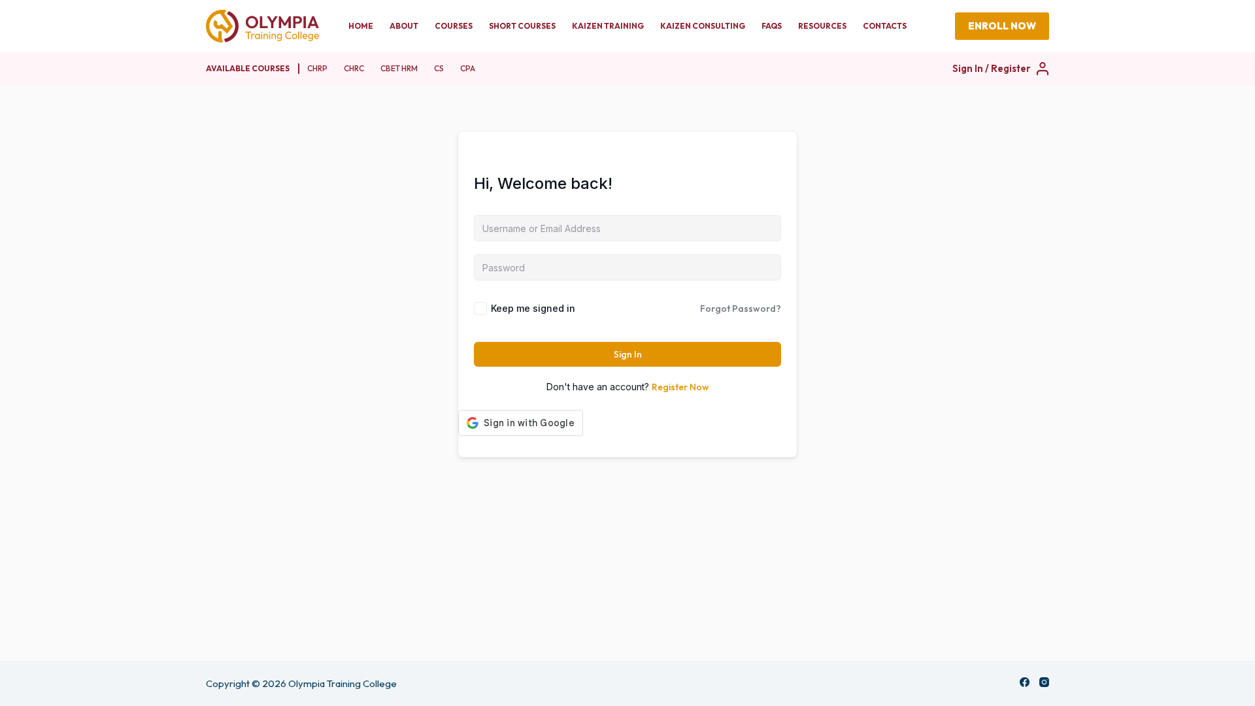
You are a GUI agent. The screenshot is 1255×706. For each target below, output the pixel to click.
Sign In (628, 354)
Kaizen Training (608, 26)
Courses (454, 26)
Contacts (885, 26)
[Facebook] (1024, 682)
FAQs (771, 26)
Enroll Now (1002, 26)
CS (439, 68)
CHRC (354, 68)
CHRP (317, 68)
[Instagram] (1044, 682)
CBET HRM (399, 68)
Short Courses (522, 26)
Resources (822, 26)
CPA (467, 68)
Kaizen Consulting (702, 26)
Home (360, 26)
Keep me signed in (533, 308)
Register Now (680, 387)
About (404, 26)
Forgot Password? (740, 308)
